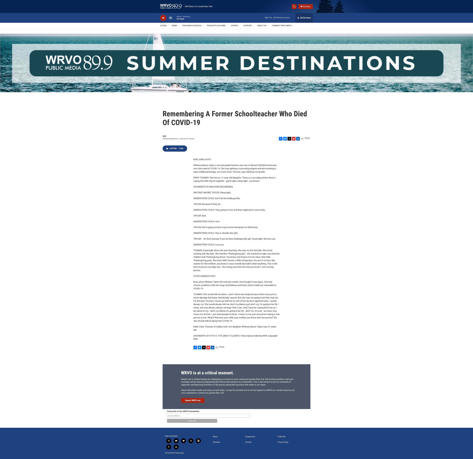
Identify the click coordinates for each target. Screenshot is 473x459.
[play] (163, 17)
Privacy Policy (283, 442)
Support (248, 26)
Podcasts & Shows (216, 26)
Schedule (216, 442)
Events (234, 26)
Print (307, 138)
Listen (163, 26)
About (215, 437)
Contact (248, 442)
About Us (262, 26)
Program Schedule (192, 26)
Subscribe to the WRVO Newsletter (183, 411)
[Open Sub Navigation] (168, 26)
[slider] (174, 17)
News (174, 26)
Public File (281, 437)
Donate (306, 6)
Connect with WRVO (282, 26)
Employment (250, 437)
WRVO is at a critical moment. (207, 372)
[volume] (171, 18)
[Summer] (236, 63)
